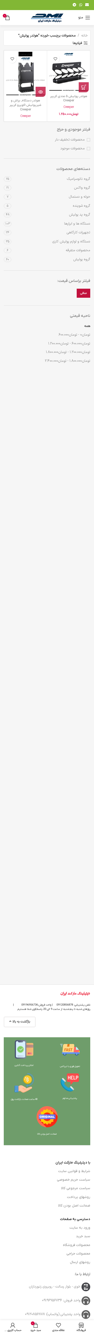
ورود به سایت (79, 1227)
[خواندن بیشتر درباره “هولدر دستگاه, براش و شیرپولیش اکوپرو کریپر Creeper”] (41, 92)
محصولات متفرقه (78, 250)
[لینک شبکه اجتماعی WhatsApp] (81, 5)
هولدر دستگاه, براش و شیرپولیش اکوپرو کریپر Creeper (25, 105)
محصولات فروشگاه (76, 1245)
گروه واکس (82, 187)
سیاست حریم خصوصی (73, 1179)
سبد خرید (83, 1236)
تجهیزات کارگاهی (78, 232)
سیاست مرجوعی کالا (75, 1188)
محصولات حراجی (78, 1253)
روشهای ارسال (80, 1262)
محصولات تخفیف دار (70, 139)
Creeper (68, 107)
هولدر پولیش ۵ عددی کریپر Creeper (68, 98)
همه (87, 326)
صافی (83, 293)
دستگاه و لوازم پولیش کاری (71, 241)
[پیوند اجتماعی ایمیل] (87, 5)
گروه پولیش (81, 259)
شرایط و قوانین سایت (74, 1171)
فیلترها (77, 43)
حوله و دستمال (79, 196)
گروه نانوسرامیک (78, 179)
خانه (84, 35)
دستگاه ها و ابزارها (77, 223)
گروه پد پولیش (79, 214)
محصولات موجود (72, 148)
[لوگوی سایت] (47, 17)
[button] (84, 87)
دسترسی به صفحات (75, 1219)
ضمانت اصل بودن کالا (74, 1205)
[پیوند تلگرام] (74, 5)
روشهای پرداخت (78, 1197)
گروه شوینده (81, 205)
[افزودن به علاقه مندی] (55, 58)
